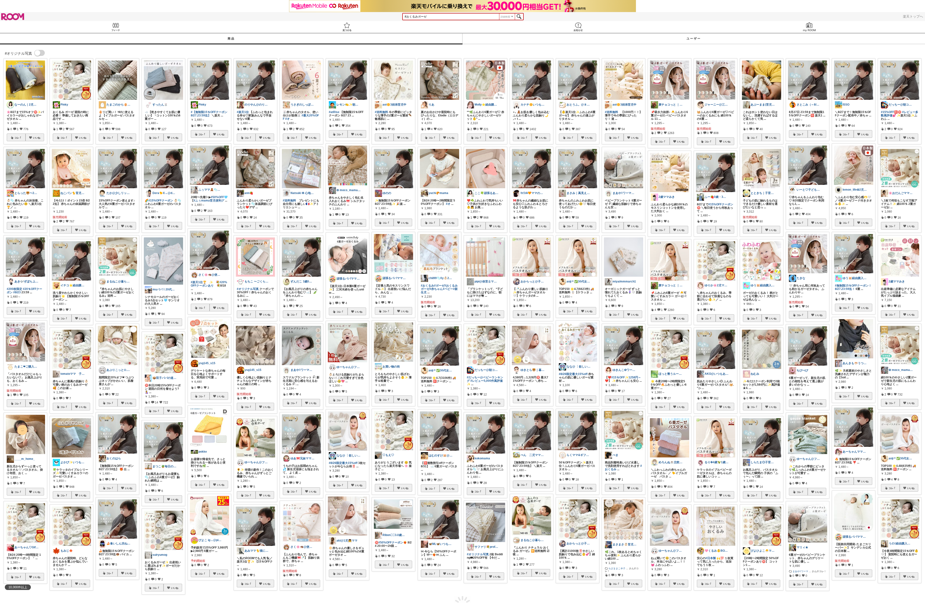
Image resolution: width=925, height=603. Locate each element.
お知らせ (578, 27)
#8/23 (17, 292)
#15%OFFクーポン (160, 200)
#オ (287, 119)
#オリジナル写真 (248, 289)
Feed (115, 27)
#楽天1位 (243, 112)
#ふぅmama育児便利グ (209, 200)
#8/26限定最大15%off (343, 463)
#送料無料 (289, 200)
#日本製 (711, 558)
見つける (346, 27)
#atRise (334, 112)
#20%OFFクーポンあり (209, 284)
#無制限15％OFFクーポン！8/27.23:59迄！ (853, 287)
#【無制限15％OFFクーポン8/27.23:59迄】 (209, 113)
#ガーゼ (439, 285)
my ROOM (809, 27)
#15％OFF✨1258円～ (626, 377)
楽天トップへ (913, 16)
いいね (36, 137)
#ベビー (448, 289)
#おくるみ (427, 285)
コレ (16, 137)
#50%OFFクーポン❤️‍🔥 (392, 542)
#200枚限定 (14, 289)
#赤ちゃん (436, 289)
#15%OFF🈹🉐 (891, 112)
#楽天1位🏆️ (198, 282)
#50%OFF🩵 (219, 197)
